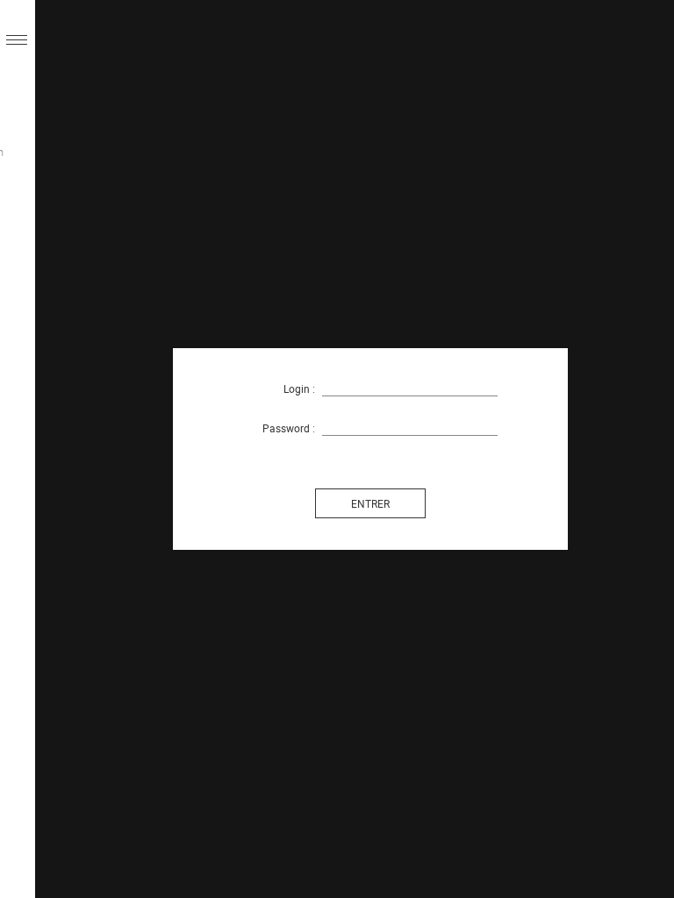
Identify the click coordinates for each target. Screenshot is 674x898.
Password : (288, 428)
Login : (299, 388)
